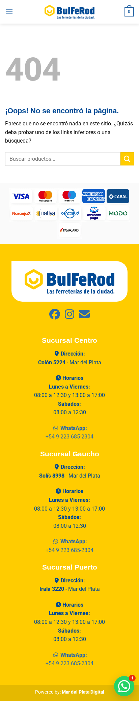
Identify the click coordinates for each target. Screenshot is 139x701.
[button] (9, 11)
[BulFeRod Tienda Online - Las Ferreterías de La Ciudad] (69, 12)
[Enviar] (127, 158)
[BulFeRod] (69, 281)
